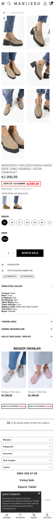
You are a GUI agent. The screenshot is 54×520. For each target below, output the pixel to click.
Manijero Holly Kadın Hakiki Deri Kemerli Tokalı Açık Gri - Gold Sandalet (12, 392)
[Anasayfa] (6, 13)
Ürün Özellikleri (12, 286)
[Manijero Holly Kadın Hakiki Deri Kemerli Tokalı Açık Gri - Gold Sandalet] (14, 370)
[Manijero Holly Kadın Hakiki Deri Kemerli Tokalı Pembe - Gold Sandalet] (40, 370)
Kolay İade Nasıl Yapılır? (16, 336)
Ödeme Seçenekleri (13, 329)
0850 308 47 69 (27, 473)
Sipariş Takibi (27, 486)
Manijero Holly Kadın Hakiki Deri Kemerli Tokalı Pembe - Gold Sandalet (39, 392)
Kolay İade (27, 480)
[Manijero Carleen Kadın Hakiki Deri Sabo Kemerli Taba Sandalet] (6, 203)
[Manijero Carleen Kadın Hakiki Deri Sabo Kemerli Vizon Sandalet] (17, 203)
